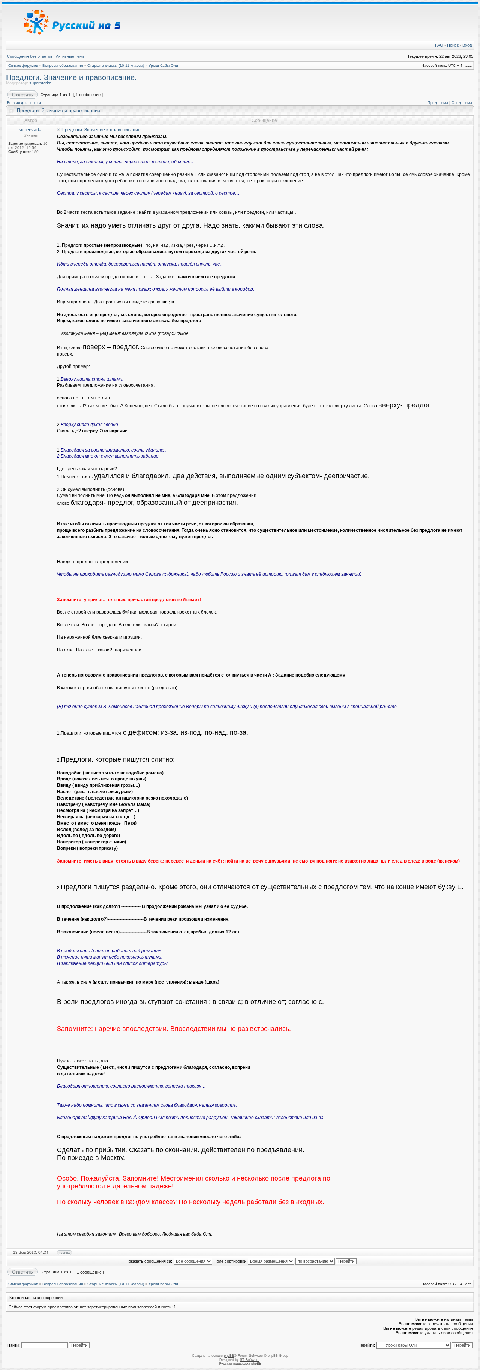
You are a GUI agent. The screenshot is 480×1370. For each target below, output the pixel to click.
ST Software (250, 1360)
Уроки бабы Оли (163, 65)
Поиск (453, 45)
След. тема (462, 103)
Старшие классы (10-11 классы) (115, 65)
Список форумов (23, 65)
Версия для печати (24, 103)
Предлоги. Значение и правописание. (71, 77)
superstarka (40, 83)
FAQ (439, 45)
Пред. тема (438, 103)
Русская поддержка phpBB (240, 1363)
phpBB (229, 1356)
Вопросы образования (62, 65)
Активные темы (71, 56)
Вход (467, 45)
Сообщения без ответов (29, 56)
